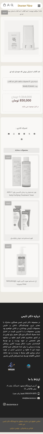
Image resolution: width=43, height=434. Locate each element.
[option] (21, 37)
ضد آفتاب (25, 11)
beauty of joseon (28, 86)
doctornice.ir (12, 404)
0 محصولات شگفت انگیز (22, 81)
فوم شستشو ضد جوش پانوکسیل (22, 238)
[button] (34, 134)
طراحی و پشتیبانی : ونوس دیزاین (21, 428)
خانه (40, 11)
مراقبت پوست (33, 11)
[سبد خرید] (4, 5)
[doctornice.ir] (4, 404)
